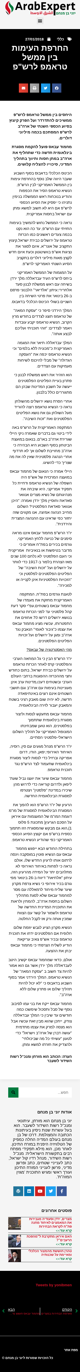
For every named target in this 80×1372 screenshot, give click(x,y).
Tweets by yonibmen (54, 1285)
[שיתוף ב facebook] (56, 88)
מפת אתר (71, 1350)
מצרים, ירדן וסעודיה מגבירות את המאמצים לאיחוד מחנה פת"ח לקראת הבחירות (50, 1222)
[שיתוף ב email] (23, 88)
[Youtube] (40, 1191)
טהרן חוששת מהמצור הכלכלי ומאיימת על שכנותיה (50, 1252)
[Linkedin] (29, 1191)
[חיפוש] (13, 1092)
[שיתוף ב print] (34, 88)
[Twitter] (51, 1191)
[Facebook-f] (62, 1191)
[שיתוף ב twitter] (45, 88)
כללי (60, 39)
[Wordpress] (18, 1191)
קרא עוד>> (64, 1230)
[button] (40, 20)
